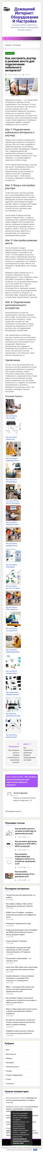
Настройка (10, 1062)
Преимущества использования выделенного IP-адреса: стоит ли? (21, 1100)
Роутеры (9, 1071)
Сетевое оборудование (14, 1075)
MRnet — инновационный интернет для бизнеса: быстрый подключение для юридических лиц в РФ (20, 989)
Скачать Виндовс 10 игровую (16, 941)
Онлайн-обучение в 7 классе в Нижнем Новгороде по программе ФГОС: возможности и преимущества (20, 978)
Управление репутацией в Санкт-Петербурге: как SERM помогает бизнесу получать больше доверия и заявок (22, 932)
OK (35, 1150)
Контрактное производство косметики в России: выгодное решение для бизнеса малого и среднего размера (20, 1022)
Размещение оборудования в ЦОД (18, 923)
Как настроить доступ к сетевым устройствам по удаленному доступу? (25, 831)
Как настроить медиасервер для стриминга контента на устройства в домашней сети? (25, 859)
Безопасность (11, 1054)
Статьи (8, 1079)
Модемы (9, 1058)
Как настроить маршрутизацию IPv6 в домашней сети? (24, 874)
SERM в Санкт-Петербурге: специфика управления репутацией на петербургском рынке (21, 915)
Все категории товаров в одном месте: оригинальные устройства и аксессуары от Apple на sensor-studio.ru (21, 1000)
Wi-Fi (7, 1050)
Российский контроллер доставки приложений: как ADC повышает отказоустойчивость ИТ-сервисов (18, 950)
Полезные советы (12, 1067)
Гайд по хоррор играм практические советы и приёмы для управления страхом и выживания (21, 1011)
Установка (17, 45)
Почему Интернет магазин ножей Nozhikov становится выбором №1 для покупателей (22, 1109)
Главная (8, 45)
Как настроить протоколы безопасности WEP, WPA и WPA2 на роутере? (26, 843)
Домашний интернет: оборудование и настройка (24, 15)
